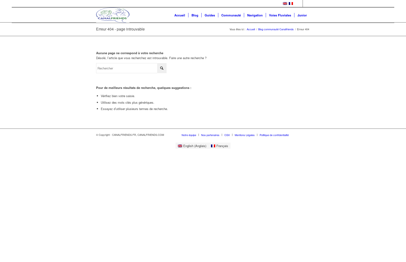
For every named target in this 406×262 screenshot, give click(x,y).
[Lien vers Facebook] (299, 3)
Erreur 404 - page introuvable (120, 29)
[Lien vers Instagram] (306, 3)
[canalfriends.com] (112, 15)
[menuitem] (179, 15)
